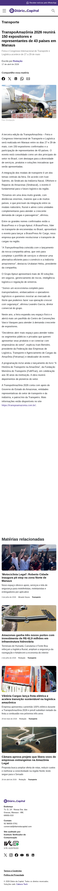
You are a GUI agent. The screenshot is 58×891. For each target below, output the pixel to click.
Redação (18, 61)
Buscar (54, 10)
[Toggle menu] (4, 11)
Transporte (36, 597)
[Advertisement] (29, 440)
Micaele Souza (24, 597)
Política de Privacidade (14, 875)
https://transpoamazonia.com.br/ (19, 405)
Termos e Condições (13, 871)
